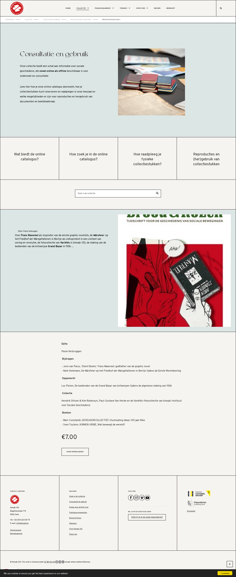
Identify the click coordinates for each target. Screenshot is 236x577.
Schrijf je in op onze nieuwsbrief (147, 517)
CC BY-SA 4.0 (49, 562)
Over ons (140, 8)
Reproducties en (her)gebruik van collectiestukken (206, 159)
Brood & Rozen (75, 518)
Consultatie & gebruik (78, 502)
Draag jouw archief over (78, 507)
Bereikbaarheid (16, 534)
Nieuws (157, 8)
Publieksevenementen (78, 513)
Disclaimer (191, 511)
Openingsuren (15, 530)
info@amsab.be (22, 523)
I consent (225, 573)
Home (68, 8)
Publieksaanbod (103, 8)
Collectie (81, 8)
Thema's (123, 8)
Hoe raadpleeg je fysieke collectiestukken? (147, 159)
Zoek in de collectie (77, 496)
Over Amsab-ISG (75, 529)
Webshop (170, 8)
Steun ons (73, 534)
